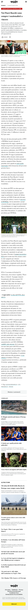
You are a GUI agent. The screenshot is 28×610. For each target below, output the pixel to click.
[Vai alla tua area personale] (26, 1)
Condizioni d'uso (14, 593)
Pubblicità (15, 590)
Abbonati (14, 604)
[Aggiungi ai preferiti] (10, 37)
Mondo (3, 5)
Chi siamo (8, 590)
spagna (11, 386)
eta (19, 384)
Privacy (21, 590)
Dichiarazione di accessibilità (14, 594)
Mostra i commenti (14, 392)
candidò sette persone (7, 344)
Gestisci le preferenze (14, 591)
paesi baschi (4, 386)
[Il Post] (14, 1)
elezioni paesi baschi (11, 384)
